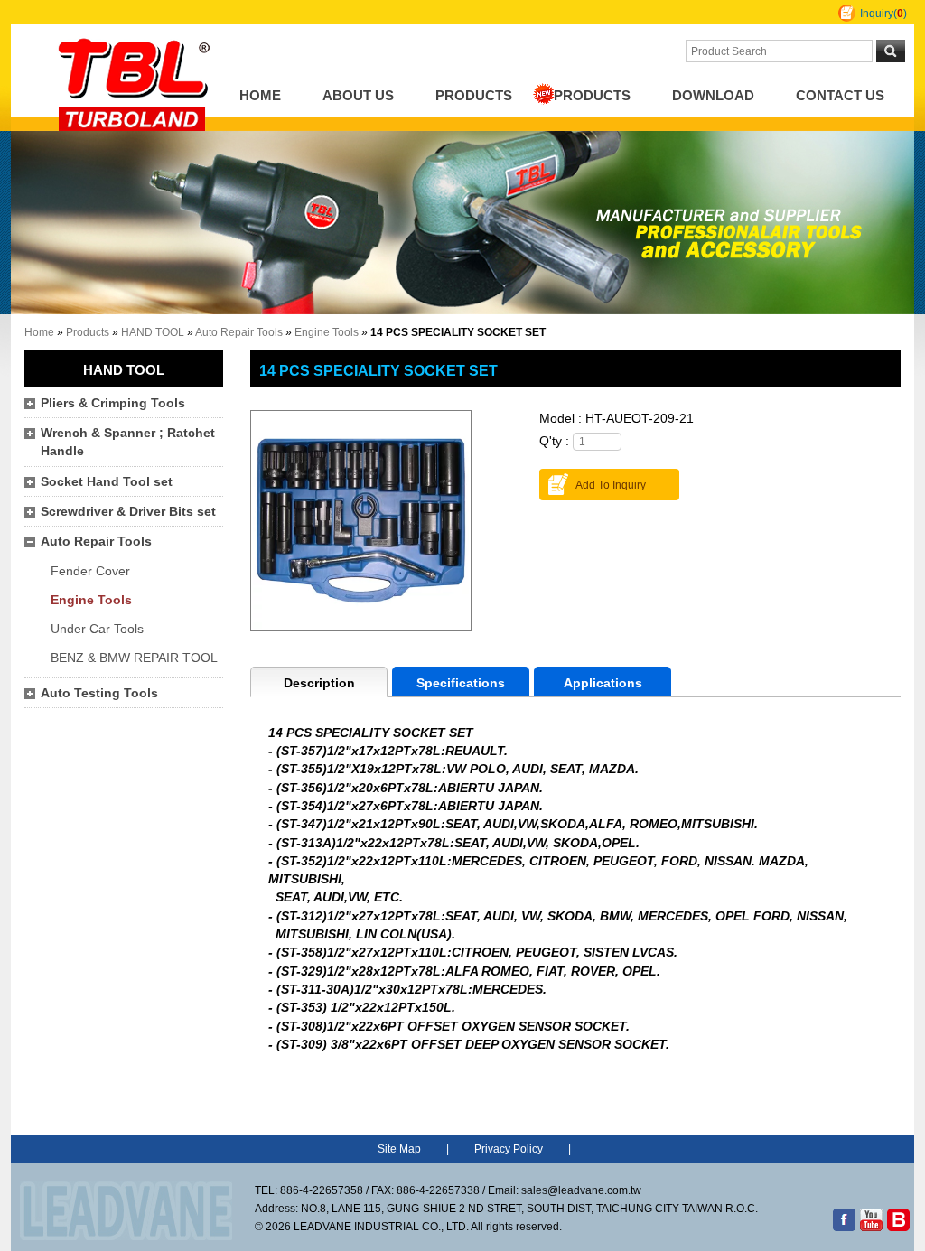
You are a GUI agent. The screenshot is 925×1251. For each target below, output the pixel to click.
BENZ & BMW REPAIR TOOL (134, 658)
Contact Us (840, 96)
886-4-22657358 (321, 1190)
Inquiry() (883, 13)
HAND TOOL (152, 332)
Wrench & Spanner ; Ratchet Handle (128, 442)
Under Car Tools (97, 629)
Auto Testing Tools (99, 693)
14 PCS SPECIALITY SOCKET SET (378, 370)
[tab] (319, 682)
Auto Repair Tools (239, 332)
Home (260, 96)
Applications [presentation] (603, 683)
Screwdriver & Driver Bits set (128, 511)
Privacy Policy (508, 1149)
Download (713, 96)
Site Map (399, 1149)
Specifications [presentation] (460, 683)
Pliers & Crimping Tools (113, 403)
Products (473, 96)
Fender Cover (90, 571)
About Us (358, 96)
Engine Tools (326, 332)
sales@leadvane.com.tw (581, 1190)
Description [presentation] (319, 683)
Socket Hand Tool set (107, 482)
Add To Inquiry (610, 485)
